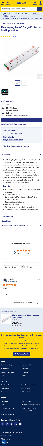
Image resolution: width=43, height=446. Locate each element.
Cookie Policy (5, 442)
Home (3, 23)
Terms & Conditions (7, 436)
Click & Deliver (26, 388)
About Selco (4, 401)
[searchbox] (12, 267)
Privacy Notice (5, 439)
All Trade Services (27, 392)
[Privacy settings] (4, 442)
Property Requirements (7, 408)
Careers (3, 405)
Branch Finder (5, 368)
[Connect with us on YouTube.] (20, 424)
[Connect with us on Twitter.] (11, 424)
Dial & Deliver (5, 392)
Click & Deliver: (9, 18)
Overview (6, 154)
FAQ (2, 375)
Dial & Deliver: (9, 14)
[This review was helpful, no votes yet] (33, 303)
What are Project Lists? (7, 372)
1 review (13, 36)
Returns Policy (25, 368)
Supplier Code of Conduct (8, 414)
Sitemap (24, 375)
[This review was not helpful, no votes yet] (37, 303)
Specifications (7, 216)
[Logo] (21, 3)
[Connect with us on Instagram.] (7, 424)
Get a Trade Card (6, 385)
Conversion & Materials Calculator (15, 226)
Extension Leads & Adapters (15, 23)
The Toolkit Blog (26, 401)
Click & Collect (5, 388)
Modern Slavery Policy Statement (31, 405)
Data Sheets (6, 221)
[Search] (39, 9)
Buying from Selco (27, 365)
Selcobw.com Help (6, 365)
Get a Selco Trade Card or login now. (14, 124)
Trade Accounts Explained (29, 385)
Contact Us (25, 372)
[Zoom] (39, 76)
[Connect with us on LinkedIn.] (16, 424)
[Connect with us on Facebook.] (2, 424)
